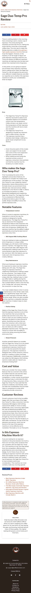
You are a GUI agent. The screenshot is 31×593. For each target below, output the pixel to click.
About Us (15, 583)
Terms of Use (15, 589)
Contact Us (15, 585)
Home (2, 9)
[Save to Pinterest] (15, 35)
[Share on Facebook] (6, 35)
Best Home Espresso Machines (13, 9)
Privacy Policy (15, 590)
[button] (30, 1)
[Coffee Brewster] (4, 4)
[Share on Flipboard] (24, 35)
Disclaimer (15, 587)
